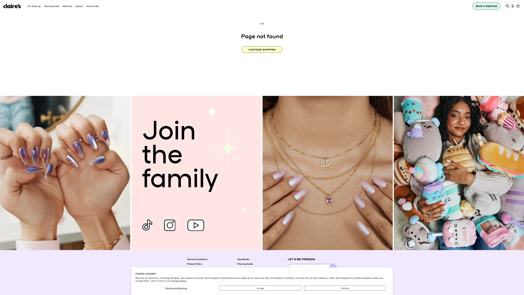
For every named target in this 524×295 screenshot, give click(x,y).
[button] (507, 6)
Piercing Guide (245, 263)
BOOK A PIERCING (486, 6)
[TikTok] (147, 225)
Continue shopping (262, 49)
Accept (260, 288)
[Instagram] (169, 225)
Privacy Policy (179, 280)
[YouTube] (195, 225)
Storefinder (243, 259)
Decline (345, 288)
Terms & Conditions (197, 259)
